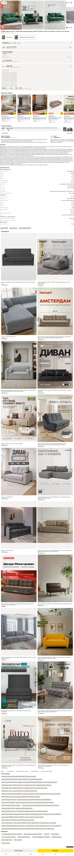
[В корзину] (14, 113)
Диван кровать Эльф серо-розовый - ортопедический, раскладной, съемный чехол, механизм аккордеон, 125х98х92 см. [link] (54, 711)
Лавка (31, 854)
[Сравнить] (66, 3)
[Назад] (2, 3)
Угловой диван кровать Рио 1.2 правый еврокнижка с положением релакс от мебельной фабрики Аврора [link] (54, 497)
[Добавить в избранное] (69, 3)
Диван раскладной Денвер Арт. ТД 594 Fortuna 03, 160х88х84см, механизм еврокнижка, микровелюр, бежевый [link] (8, 118)
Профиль (68, 854)
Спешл (18, 854)
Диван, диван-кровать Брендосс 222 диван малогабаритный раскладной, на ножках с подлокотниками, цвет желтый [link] (54, 658)
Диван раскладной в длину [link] (7, 550)
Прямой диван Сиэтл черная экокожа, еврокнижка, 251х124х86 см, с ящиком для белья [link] (54, 391)
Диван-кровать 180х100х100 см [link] (8, 336)
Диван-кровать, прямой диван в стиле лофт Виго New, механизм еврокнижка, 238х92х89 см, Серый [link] (18, 766)
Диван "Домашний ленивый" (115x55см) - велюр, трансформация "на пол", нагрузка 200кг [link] (54, 283)
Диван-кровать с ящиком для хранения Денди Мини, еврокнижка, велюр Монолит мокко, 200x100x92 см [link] (17, 604)
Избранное (43, 854)
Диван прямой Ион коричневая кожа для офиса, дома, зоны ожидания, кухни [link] (55, 603)
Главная (6, 854)
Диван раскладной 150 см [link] (7, 497)
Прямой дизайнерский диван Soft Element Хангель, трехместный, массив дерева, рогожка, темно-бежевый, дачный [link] (55, 118)
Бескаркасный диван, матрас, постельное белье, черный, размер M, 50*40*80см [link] (16, 711)
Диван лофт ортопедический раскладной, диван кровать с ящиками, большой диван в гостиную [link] (18, 658)
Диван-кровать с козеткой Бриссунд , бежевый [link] (11, 443)
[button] (3, 28)
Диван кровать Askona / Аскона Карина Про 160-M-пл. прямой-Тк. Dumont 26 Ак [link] (18, 283)
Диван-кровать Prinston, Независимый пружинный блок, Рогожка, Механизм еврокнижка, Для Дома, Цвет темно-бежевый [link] (54, 551)
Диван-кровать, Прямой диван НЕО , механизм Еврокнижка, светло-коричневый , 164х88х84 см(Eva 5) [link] (24, 118)
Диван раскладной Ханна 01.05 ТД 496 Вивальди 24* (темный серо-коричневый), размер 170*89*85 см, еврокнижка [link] (39, 118)
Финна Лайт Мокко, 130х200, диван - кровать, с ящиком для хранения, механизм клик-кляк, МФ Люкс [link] (53, 766)
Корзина (55, 854)
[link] (18, 776)
